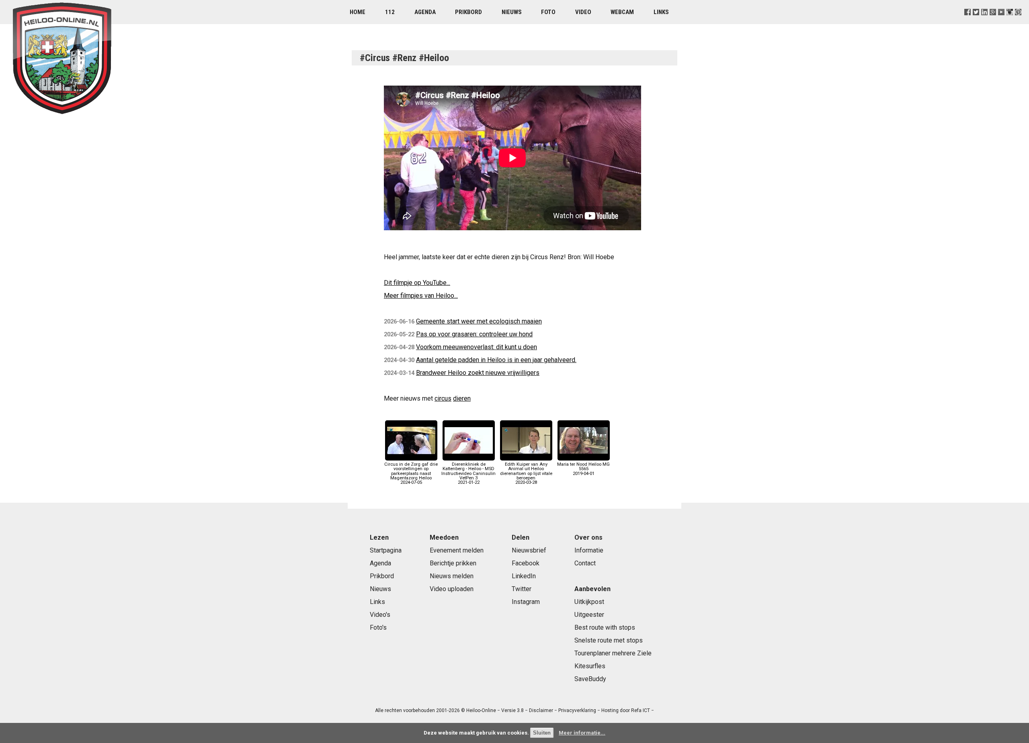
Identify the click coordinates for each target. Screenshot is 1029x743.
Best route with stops (604, 627)
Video (583, 12)
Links (661, 12)
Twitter (521, 589)
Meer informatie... (582, 733)
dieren (462, 398)
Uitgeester (589, 614)
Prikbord (468, 12)
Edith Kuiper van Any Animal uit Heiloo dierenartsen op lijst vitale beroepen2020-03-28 (526, 473)
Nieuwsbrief (529, 550)
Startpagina (386, 550)
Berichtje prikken (453, 563)
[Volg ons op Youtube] (1001, 22)
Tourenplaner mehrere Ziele (613, 653)
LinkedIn (524, 576)
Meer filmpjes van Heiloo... (421, 295)
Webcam (622, 12)
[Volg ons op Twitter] (975, 22)
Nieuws (512, 12)
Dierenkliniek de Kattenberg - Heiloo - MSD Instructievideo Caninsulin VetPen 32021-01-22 (468, 473)
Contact (585, 563)
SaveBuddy (590, 679)
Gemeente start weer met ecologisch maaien (479, 321)
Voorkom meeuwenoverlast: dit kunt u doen (476, 347)
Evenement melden (457, 550)
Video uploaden (452, 589)
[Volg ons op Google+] (993, 22)
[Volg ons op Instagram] (1009, 22)
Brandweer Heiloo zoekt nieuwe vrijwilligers (477, 373)
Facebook (525, 563)
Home (357, 12)
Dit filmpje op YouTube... (417, 283)
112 (390, 12)
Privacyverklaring (577, 710)
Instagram (526, 602)
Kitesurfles (589, 666)
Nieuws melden (452, 576)
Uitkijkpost (589, 602)
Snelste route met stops (608, 640)
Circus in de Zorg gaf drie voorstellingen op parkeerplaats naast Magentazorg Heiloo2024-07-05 (411, 473)
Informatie (588, 550)
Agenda (425, 12)
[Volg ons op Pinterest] (1018, 22)
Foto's (378, 627)
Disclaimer (541, 710)
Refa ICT (640, 710)
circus (443, 398)
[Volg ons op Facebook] (967, 22)
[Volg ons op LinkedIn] (984, 22)
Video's (380, 614)
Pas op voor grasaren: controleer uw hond (474, 334)
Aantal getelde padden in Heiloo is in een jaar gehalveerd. (496, 360)
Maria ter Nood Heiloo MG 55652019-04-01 (583, 469)
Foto (548, 12)
